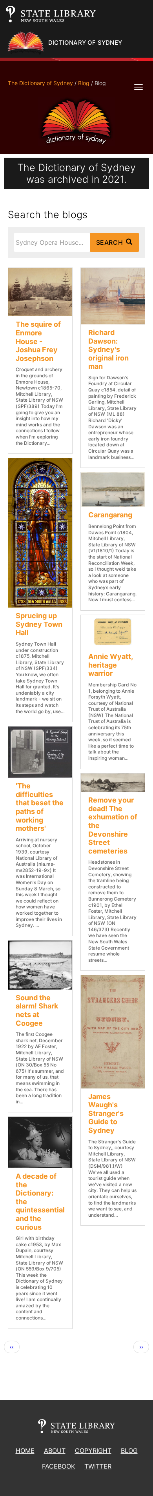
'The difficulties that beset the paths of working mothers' (40, 807)
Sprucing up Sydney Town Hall (39, 624)
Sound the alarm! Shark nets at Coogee (37, 1010)
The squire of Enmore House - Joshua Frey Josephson (38, 341)
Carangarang (110, 515)
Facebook (58, 1466)
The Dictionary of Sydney (40, 83)
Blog (83, 83)
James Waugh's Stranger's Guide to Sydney (106, 1113)
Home (25, 1450)
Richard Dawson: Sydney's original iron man (108, 349)
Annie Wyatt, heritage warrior (110, 664)
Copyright (93, 1450)
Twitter (97, 1466)
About (55, 1450)
